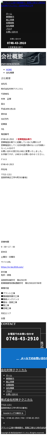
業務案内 (10, 16)
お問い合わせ (12, 31)
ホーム (9, 13)
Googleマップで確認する (13, 413)
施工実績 (10, 19)
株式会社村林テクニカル (17, 399)
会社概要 (10, 25)
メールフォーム (10, 49)
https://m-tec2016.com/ (12, 266)
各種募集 (10, 22)
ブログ (9, 28)
